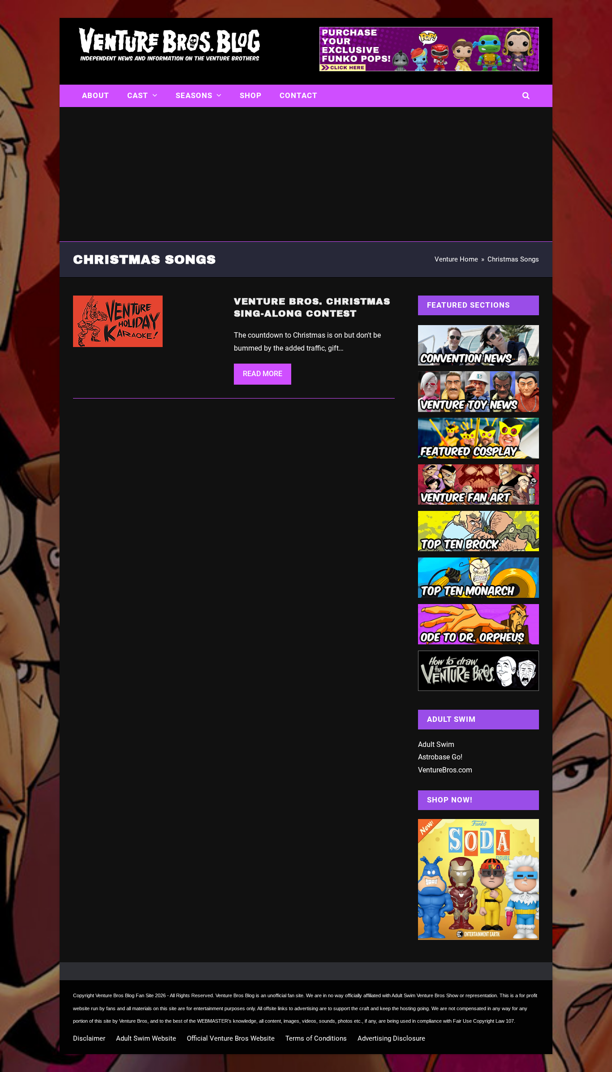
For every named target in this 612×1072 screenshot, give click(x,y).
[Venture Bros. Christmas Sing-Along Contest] (118, 321)
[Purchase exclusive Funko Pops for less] (429, 68)
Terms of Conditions (316, 1038)
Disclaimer (89, 1038)
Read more (262, 373)
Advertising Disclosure (391, 1038)
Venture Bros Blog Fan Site (124, 995)
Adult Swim (436, 744)
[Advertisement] (306, 174)
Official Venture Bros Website (231, 1038)
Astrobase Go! (440, 757)
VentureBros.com (445, 770)
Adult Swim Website (146, 1038)
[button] (526, 96)
